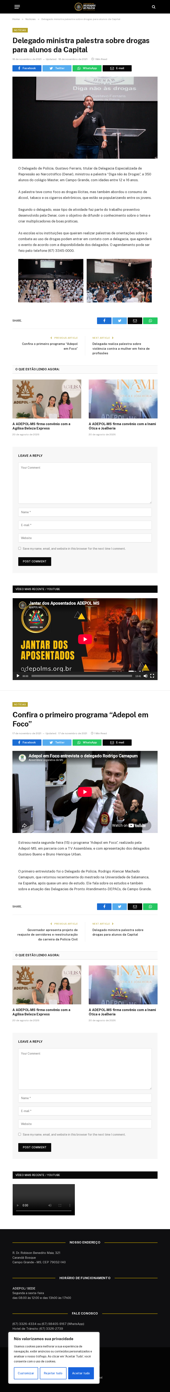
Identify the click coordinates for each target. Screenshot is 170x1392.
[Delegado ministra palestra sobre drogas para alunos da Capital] (85, 118)
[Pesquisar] (153, 6)
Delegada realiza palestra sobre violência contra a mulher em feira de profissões (121, 348)
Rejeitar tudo (53, 1373)
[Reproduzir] (18, 676)
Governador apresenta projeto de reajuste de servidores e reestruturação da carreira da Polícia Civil (47, 934)
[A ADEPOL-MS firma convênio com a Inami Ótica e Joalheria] (123, 399)
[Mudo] (145, 676)
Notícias (20, 30)
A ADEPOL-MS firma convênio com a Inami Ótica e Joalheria (122, 426)
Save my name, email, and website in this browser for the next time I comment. (74, 548)
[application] (85, 639)
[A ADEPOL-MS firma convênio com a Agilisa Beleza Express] (46, 399)
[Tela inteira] (152, 676)
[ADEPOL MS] (85, 7)
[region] (54, 1358)
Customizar (26, 1373)
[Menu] (17, 6)
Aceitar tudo (81, 1373)
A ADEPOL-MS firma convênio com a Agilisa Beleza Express (41, 426)
